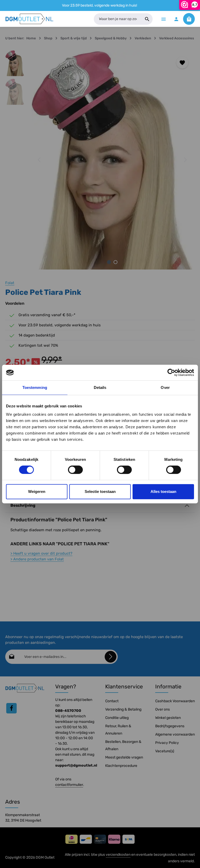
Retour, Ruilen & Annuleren (118, 730)
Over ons (162, 709)
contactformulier (69, 785)
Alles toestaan (163, 491)
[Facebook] (11, 708)
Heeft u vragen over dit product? (41, 553)
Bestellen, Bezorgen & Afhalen (123, 745)
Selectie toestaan (100, 491)
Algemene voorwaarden (175, 734)
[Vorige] (39, 159)
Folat (9, 282)
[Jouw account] (176, 19)
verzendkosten (118, 854)
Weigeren (36, 491)
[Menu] (163, 19)
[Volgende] (184, 159)
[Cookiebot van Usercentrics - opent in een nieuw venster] (171, 372)
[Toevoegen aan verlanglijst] (182, 63)
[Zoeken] (147, 19)
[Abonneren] (110, 657)
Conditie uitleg (117, 718)
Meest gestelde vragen (124, 757)
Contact (111, 701)
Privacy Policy (167, 743)
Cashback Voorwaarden (175, 701)
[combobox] (117, 19)
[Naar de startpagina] (29, 19)
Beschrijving (22, 505)
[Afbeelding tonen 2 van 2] (115, 262)
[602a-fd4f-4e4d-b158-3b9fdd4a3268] (112, 160)
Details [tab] (100, 387)
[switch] (75, 470)
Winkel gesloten (168, 718)
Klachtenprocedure (121, 765)
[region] (100, 160)
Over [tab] (165, 387)
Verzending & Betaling (123, 709)
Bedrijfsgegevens (169, 726)
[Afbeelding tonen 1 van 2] (109, 262)
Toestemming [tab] (34, 387)
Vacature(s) (164, 751)
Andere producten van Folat (37, 559)
